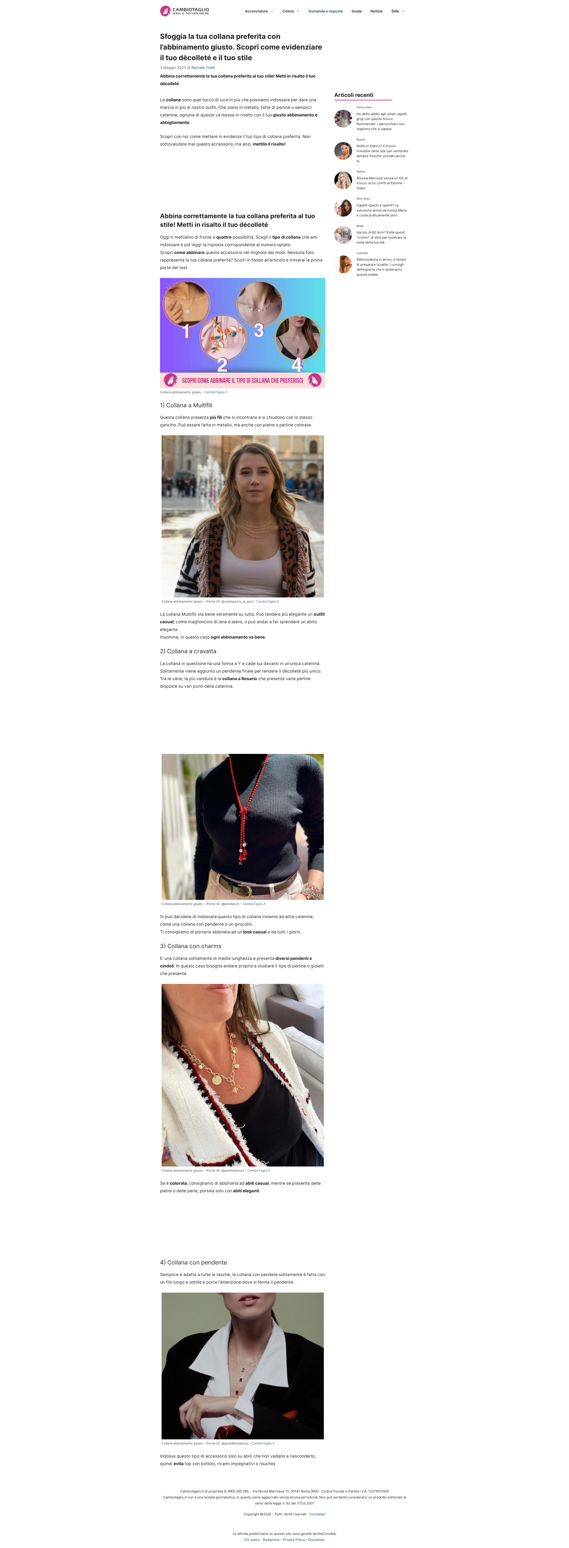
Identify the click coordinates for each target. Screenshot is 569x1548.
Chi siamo (252, 1540)
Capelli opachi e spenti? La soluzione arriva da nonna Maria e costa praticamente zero (382, 210)
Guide (357, 11)
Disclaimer (316, 1540)
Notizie (377, 11)
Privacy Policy (294, 1540)
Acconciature (256, 11)
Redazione (271, 1540)
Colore (288, 11)
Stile (395, 11)
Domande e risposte (326, 11)
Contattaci (318, 1514)
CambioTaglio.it (215, 392)
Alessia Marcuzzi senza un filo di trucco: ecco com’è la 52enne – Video (382, 183)
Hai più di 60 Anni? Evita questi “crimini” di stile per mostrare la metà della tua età (381, 237)
